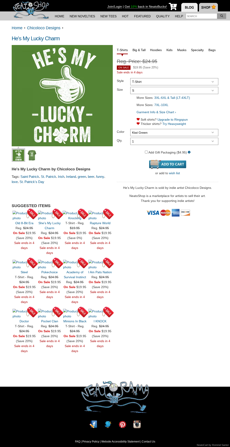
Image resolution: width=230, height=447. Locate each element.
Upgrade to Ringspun (172, 119)
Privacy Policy (90, 441)
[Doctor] (24, 314)
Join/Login (114, 6)
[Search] (221, 16)
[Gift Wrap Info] (189, 152)
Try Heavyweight (174, 124)
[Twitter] (108, 424)
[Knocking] (75, 213)
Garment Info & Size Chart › (156, 112)
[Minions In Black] (75, 314)
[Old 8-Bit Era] (24, 216)
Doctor (24, 321)
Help (179, 16)
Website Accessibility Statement (120, 441)
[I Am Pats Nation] (100, 265)
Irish (61, 176)
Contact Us (148, 441)
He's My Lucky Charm (36, 38)
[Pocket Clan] (50, 314)
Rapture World (100, 223)
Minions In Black (74, 321)
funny (100, 176)
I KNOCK (100, 321)
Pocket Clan (49, 321)
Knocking (74, 218)
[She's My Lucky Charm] (50, 216)
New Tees (108, 16)
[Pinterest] (122, 424)
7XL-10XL (161, 105)
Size (120, 89)
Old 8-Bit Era (24, 223)
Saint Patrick (29, 176)
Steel (24, 272)
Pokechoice (49, 272)
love (15, 182)
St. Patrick (48, 176)
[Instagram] (137, 424)
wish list (174, 173)
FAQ (77, 441)
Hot (125, 16)
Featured (142, 16)
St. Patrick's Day (32, 182)
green (82, 176)
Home (59, 16)
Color (120, 131)
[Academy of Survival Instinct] (75, 265)
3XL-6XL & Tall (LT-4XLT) (172, 97)
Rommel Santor (220, 445)
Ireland (71, 176)
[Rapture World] (100, 216)
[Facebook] (93, 424)
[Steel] (24, 265)
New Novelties (82, 16)
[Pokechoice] (50, 265)
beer (91, 176)
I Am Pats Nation (100, 272)
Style (120, 81)
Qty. (119, 140)
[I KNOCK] (100, 314)
